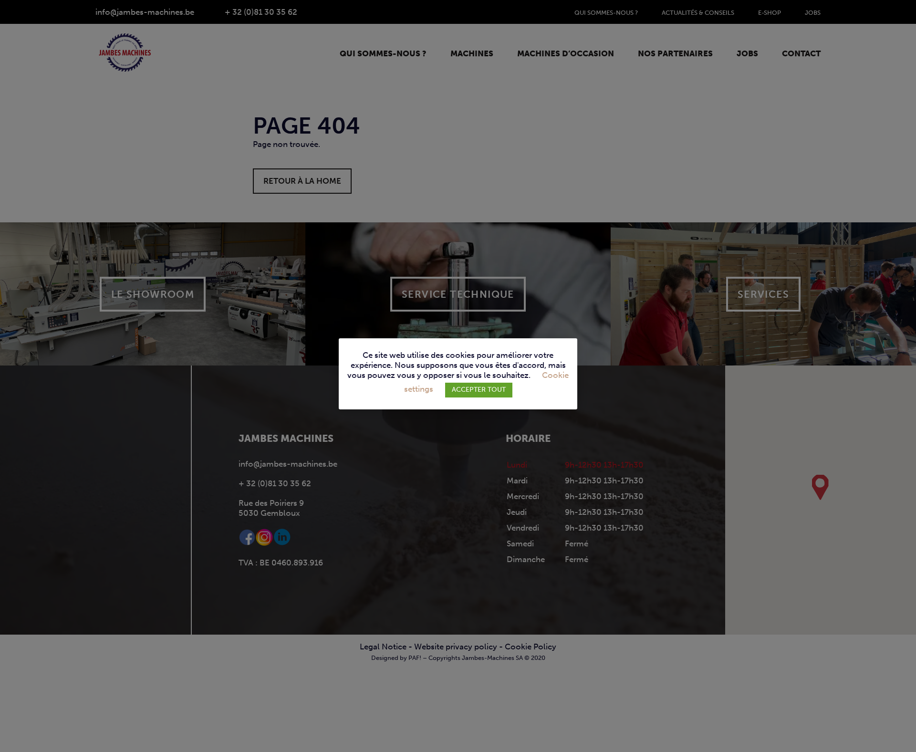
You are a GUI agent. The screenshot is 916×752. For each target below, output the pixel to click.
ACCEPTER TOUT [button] (479, 390)
